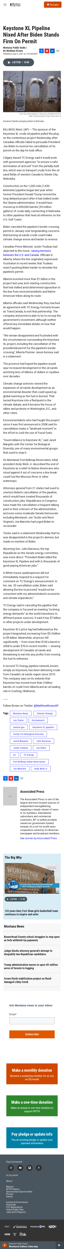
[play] (5, 1245)
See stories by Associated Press (38, 838)
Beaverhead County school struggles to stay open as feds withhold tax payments (32, 938)
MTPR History (13, 1189)
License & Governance (17, 1202)
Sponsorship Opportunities (19, 1192)
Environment (38, 720)
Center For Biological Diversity (28, 734)
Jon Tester (18, 720)
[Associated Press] (10, 796)
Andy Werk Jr (40, 768)
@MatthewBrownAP (46, 705)
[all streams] (60, 1245)
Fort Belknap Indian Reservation (29, 761)
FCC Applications (14, 1207)
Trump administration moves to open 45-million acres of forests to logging (31, 966)
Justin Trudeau (20, 748)
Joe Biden (41, 748)
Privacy (9, 1194)
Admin (9, 1196)
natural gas (19, 727)
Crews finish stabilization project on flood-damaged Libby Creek (28, 980)
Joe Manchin (19, 768)
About (9, 1181)
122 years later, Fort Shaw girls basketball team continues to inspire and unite (31, 912)
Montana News (20, 713)
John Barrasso (43, 741)
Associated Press (32, 792)
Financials (11, 1205)
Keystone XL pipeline (43, 727)
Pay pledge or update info (31, 1134)
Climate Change (45, 713)
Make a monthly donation (32, 1070)
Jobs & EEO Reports (16, 1212)
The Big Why (13, 857)
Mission (10, 1187)
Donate (54, 4)
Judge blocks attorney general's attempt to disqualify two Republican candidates (28, 952)
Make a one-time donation (32, 1102)
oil (14, 755)
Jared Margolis (20, 741)
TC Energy (29, 755)
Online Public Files (15, 1210)
